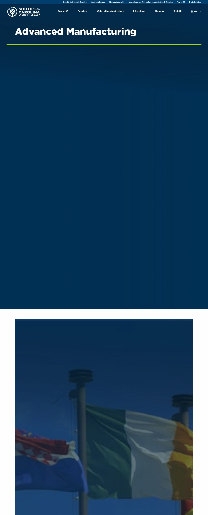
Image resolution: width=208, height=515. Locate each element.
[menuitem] (63, 12)
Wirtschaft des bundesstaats (110, 11)
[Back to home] (24, 11)
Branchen (82, 11)
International (139, 11)
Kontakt (177, 11)
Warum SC (63, 11)
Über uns (159, 11)
